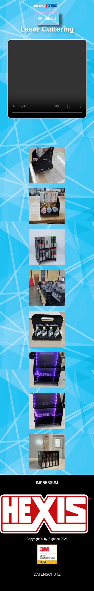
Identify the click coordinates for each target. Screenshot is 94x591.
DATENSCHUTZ (47, 574)
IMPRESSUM (47, 483)
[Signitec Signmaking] (45, 6)
